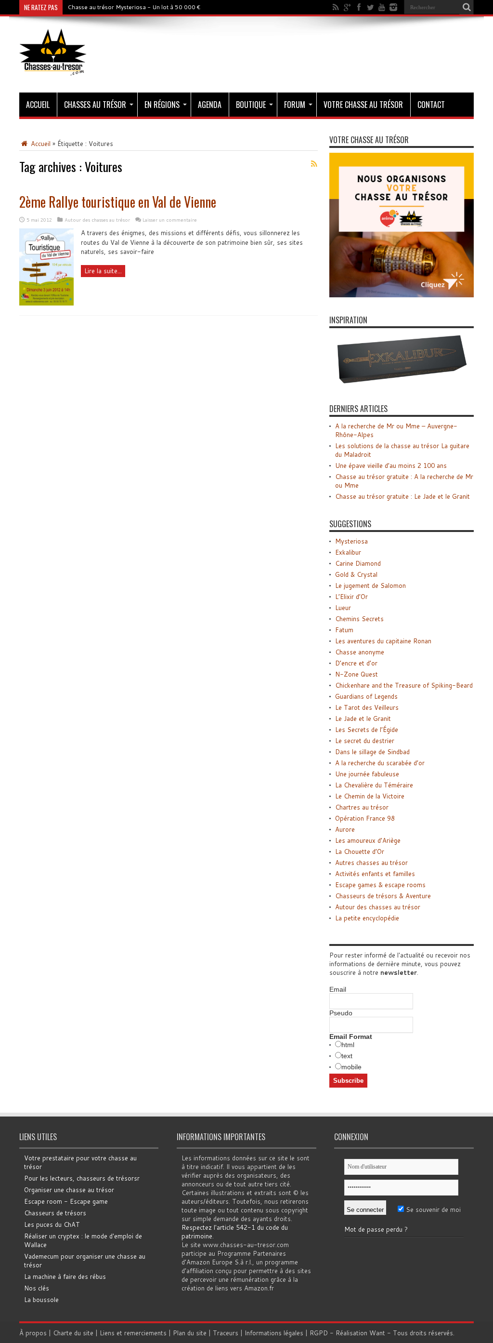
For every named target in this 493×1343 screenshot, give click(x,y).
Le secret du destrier (364, 740)
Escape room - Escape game (66, 1201)
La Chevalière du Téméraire (374, 785)
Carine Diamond (358, 563)
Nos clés (36, 1288)
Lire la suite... (103, 270)
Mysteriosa (351, 541)
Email (337, 989)
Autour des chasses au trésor (97, 219)
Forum (294, 104)
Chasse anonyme (359, 652)
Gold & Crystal (356, 574)
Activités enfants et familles (375, 873)
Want (377, 1333)
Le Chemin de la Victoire (369, 796)
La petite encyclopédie (367, 918)
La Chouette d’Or (359, 851)
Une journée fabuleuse (367, 774)
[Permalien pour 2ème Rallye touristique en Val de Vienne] (46, 303)
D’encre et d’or (356, 663)
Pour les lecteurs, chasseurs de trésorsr (82, 1178)
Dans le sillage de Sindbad (372, 751)
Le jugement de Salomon (370, 585)
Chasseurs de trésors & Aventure (383, 895)
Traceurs (225, 1333)
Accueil (38, 104)
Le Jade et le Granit (363, 718)
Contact (431, 104)
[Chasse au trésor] (53, 68)
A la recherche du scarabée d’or (380, 762)
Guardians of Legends (366, 696)
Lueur (343, 607)
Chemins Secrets (359, 618)
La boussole (41, 1299)
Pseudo (340, 1013)
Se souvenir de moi (432, 1209)
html (347, 1045)
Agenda (209, 104)
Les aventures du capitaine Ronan (383, 641)
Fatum (344, 629)
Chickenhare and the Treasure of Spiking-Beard (404, 685)
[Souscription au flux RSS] (314, 164)
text (346, 1056)
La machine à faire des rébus (65, 1276)
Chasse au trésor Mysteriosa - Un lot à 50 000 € (134, 7)
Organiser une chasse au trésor (69, 1189)
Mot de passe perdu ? (376, 1229)
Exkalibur (348, 552)
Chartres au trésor (362, 807)
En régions (162, 104)
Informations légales (274, 1333)
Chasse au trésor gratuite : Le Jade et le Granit (402, 496)
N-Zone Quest (356, 674)
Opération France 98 (365, 818)
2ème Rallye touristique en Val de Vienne (117, 202)
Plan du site (190, 1333)
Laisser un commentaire (170, 219)
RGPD (319, 1333)
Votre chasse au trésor (363, 104)
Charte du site (73, 1333)
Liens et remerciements (133, 1333)
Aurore (345, 829)
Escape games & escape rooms (380, 884)
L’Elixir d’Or (351, 596)
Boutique (251, 104)
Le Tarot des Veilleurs (367, 707)
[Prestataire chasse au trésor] (401, 295)
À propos (33, 1333)
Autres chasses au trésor (371, 862)
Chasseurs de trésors (55, 1213)
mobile (351, 1067)
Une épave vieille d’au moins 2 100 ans (391, 465)
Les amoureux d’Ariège (368, 840)
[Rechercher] (466, 7)
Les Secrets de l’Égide (366, 729)
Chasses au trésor (95, 104)
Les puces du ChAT (52, 1224)
